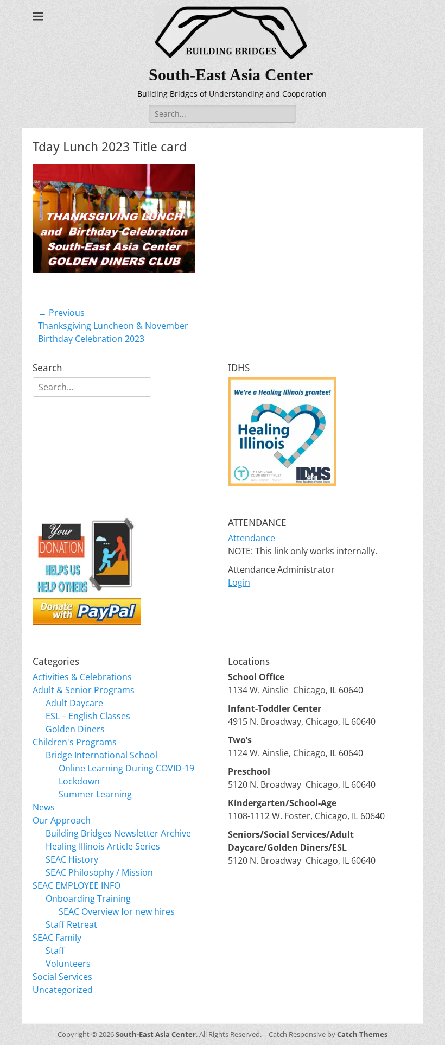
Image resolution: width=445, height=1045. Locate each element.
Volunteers (68, 964)
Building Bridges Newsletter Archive (118, 833)
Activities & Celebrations (82, 677)
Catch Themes (362, 1034)
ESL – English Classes (88, 716)
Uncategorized (63, 990)
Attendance (251, 538)
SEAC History (72, 859)
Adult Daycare (74, 703)
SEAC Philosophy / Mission (99, 872)
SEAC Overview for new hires (117, 911)
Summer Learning (95, 794)
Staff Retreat (71, 924)
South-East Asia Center (231, 75)
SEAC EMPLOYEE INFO (76, 885)
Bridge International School (101, 755)
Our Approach (62, 820)
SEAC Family (57, 937)
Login (239, 582)
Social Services (62, 977)
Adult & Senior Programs (84, 690)
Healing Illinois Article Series (103, 846)
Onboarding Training (88, 898)
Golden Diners (75, 729)
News (44, 807)
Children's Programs (75, 742)
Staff (55, 951)
